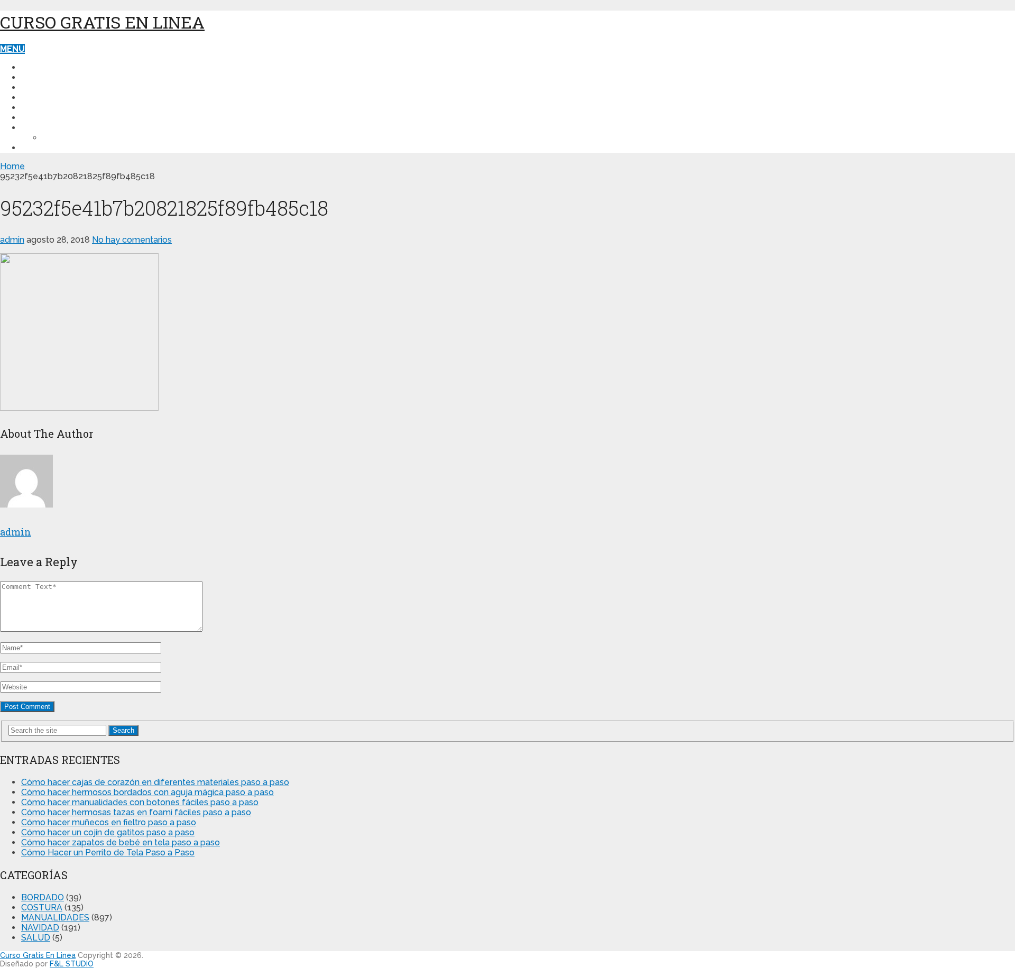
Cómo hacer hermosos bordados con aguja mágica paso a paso (147, 792)
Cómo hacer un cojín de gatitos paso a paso (108, 832)
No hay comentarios (132, 240)
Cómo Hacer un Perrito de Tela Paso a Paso (108, 852)
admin (12, 240)
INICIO (34, 67)
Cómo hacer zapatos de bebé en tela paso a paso (120, 842)
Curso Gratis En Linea (102, 22)
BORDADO (43, 118)
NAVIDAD (40, 98)
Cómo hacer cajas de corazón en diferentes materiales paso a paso (155, 782)
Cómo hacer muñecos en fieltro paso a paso (108, 822)
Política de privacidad (74, 128)
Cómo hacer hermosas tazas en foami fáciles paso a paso (136, 812)
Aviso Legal (49, 148)
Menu (12, 49)
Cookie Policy (75, 138)
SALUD (35, 108)
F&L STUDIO (72, 964)
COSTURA (42, 77)
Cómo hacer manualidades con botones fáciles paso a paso (140, 802)
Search (123, 730)
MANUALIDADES (55, 87)
